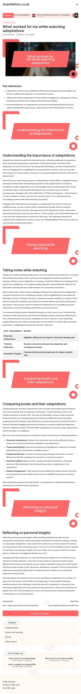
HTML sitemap (9, 681)
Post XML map (9, 688)
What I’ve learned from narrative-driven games (41, 15)
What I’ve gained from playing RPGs (22, 664)
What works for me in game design (22, 658)
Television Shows (9, 22)
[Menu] (77, 4)
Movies (8, 637)
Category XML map (11, 684)
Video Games (11, 641)
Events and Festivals (14, 632)
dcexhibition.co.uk (16, 4)
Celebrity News (11, 628)
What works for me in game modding (59, 658)
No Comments (30, 34)
